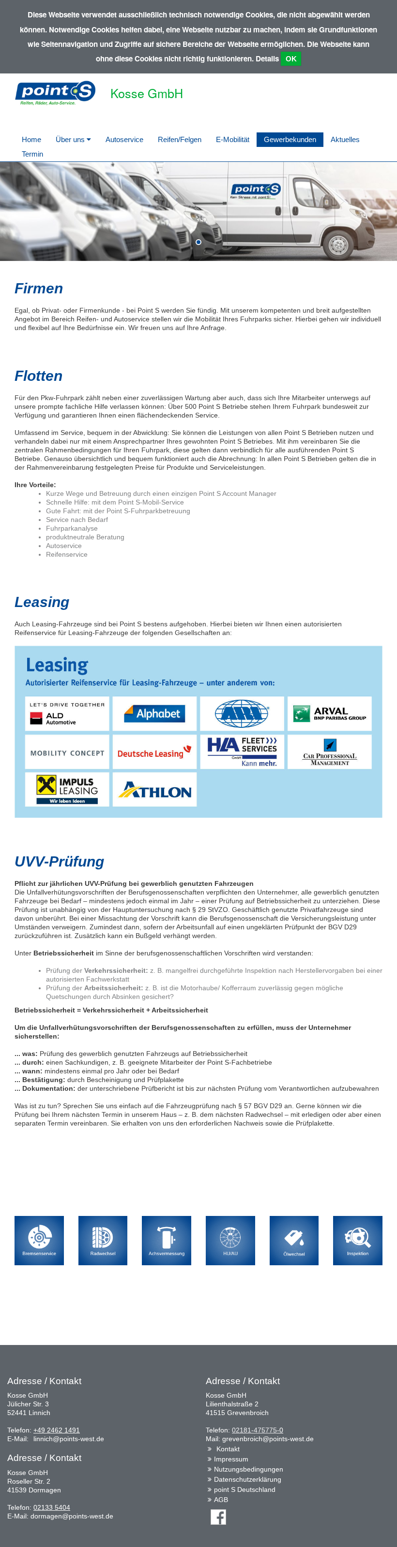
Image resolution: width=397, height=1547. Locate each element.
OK (291, 59)
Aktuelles (345, 139)
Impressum (231, 1459)
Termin (32, 154)
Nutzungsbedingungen (248, 1469)
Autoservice (124, 139)
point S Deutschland (244, 1489)
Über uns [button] (71, 139)
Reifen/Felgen (179, 139)
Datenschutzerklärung (247, 1479)
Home (31, 139)
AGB (221, 1500)
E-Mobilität (232, 139)
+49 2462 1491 (56, 1430)
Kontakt (228, 1449)
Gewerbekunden (290, 139)
